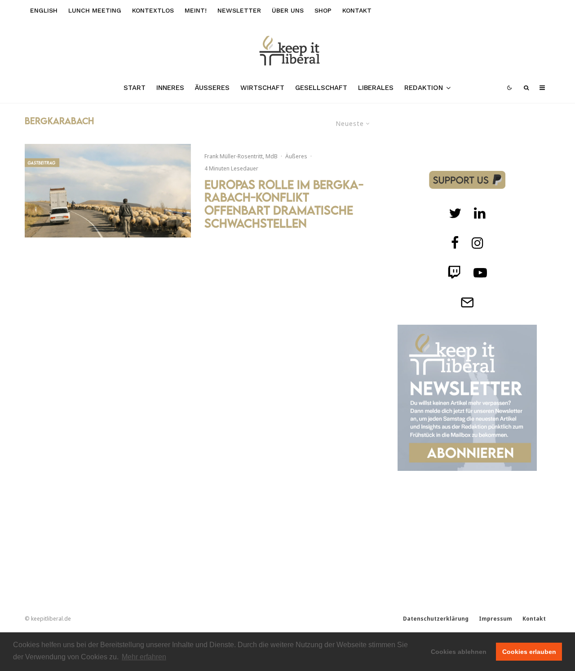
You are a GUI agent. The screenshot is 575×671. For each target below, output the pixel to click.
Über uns (288, 10)
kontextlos (153, 10)
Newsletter (239, 10)
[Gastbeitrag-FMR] (108, 190)
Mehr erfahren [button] (144, 657)
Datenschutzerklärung (436, 618)
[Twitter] (455, 213)
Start (135, 88)
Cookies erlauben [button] (529, 651)
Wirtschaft (262, 88)
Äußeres (212, 88)
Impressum (495, 618)
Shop (323, 10)
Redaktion (423, 88)
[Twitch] (479, 213)
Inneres (170, 88)
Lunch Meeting (94, 10)
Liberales (376, 88)
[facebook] (455, 243)
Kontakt (357, 10)
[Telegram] (467, 302)
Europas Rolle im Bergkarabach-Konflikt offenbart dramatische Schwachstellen (283, 204)
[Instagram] (477, 243)
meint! (196, 10)
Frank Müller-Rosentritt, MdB (241, 156)
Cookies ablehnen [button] (459, 651)
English (44, 10)
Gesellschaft (321, 88)
